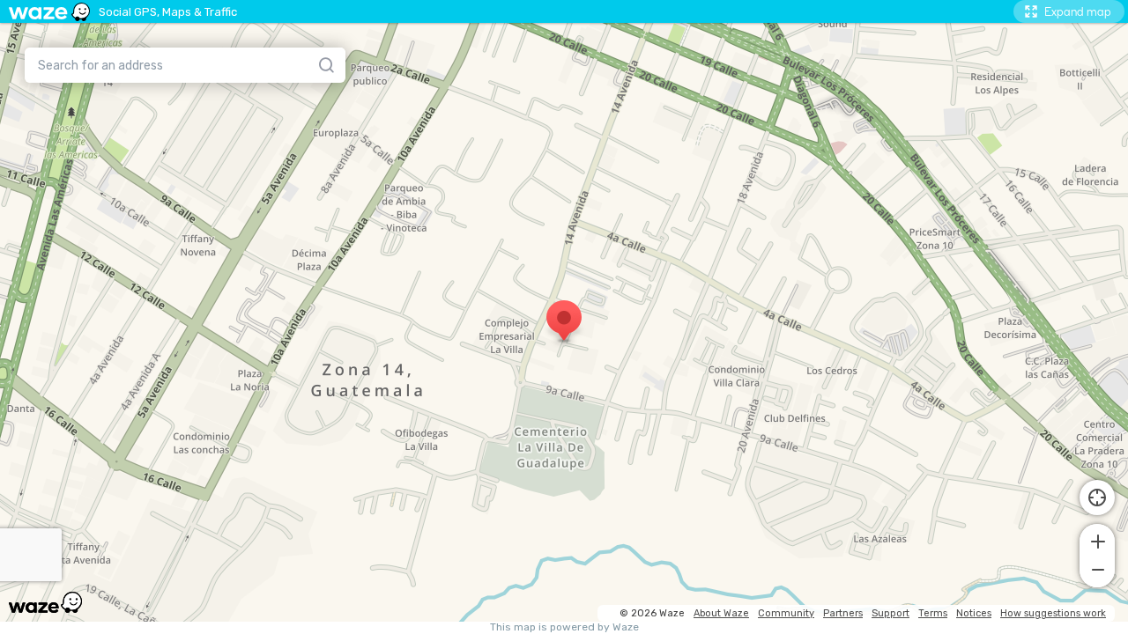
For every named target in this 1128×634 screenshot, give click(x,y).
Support (890, 613)
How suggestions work (1053, 613)
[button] (1097, 540)
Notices (973, 613)
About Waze (721, 613)
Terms (932, 613)
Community (786, 613)
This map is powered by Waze (564, 627)
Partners (843, 613)
